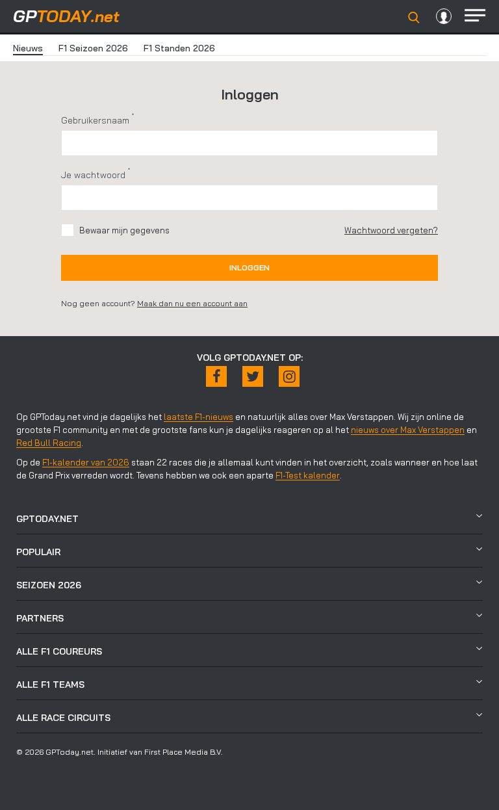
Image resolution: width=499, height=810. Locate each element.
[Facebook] (216, 376)
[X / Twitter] (252, 376)
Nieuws (28, 48)
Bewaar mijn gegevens (124, 230)
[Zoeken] (413, 17)
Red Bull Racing (48, 443)
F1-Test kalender (307, 475)
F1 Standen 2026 (179, 48)
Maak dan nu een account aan (192, 303)
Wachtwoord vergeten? (391, 230)
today (66, 16)
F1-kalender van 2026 (85, 462)
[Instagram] (289, 376)
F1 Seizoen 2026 (93, 48)
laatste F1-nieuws (198, 417)
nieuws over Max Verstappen (408, 430)
